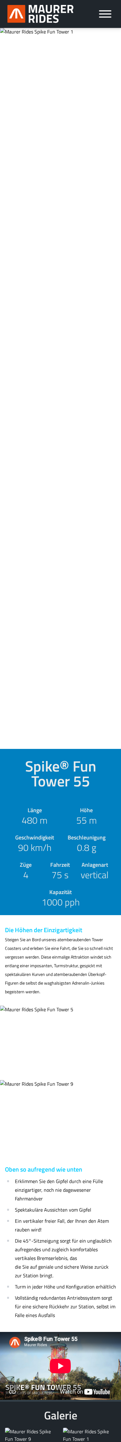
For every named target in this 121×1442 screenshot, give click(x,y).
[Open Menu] (105, 14)
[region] (60, 1366)
